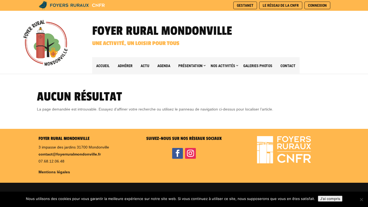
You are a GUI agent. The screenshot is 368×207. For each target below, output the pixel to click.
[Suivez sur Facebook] (177, 153)
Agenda (163, 66)
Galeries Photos (257, 66)
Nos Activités (223, 66)
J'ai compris (330, 198)
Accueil (103, 66)
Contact (288, 66)
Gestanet (245, 5)
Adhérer (125, 66)
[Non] (361, 199)
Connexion (317, 5)
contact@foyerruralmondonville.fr (70, 154)
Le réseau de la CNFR (281, 5)
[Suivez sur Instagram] (190, 153)
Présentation (190, 66)
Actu (145, 66)
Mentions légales (54, 172)
